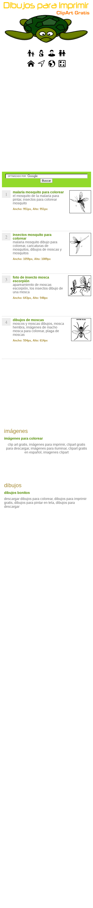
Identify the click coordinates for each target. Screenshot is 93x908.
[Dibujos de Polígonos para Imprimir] (62, 67)
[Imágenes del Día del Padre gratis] (31, 57)
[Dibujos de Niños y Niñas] (62, 57)
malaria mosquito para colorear (38, 192)
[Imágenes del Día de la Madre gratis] (41, 57)
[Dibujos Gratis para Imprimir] (31, 67)
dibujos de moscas (28, 320)
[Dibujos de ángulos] (41, 67)
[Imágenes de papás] (51, 57)
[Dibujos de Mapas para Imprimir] (51, 67)
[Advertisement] (46, 120)
